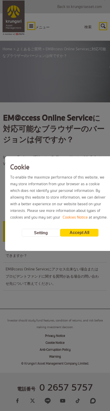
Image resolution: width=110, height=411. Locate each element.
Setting (41, 233)
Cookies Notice (75, 217)
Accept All (79, 232)
